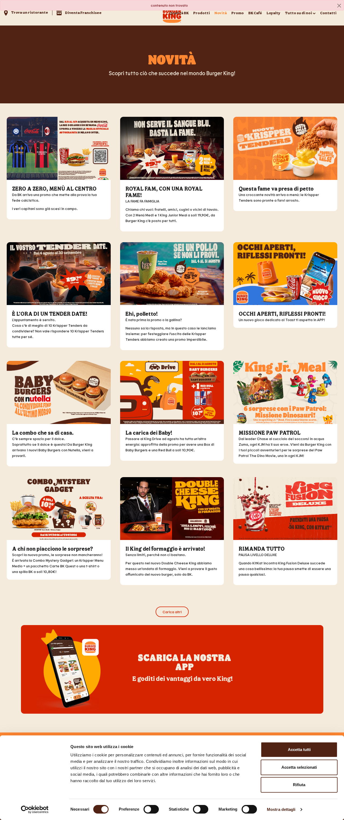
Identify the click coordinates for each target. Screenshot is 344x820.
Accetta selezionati (299, 767)
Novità (220, 12)
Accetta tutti (299, 749)
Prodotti (201, 12)
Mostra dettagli (281, 809)
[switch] (151, 809)
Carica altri (172, 611)
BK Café (255, 12)
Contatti (328, 12)
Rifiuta (299, 784)
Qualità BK (179, 12)
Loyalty (273, 12)
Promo (237, 12)
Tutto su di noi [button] (298, 12)
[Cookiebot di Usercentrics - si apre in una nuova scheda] (34, 810)
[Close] (339, 5)
